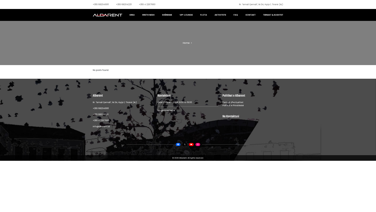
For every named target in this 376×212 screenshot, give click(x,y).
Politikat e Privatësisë (233, 105)
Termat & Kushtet (273, 14)
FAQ (236, 14)
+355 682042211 (124, 4)
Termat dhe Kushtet (233, 102)
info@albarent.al (101, 126)
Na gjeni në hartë (166, 110)
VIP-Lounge (186, 14)
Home (186, 43)
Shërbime (167, 14)
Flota (203, 14)
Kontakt (251, 14)
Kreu (132, 14)
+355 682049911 (101, 4)
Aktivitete (220, 14)
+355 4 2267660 (147, 4)
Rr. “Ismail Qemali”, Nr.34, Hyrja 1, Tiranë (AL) (261, 4)
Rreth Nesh (148, 14)
